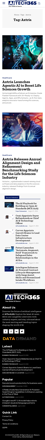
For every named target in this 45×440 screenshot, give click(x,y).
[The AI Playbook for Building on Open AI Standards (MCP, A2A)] (9, 204)
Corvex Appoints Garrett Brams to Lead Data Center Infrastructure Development (27, 235)
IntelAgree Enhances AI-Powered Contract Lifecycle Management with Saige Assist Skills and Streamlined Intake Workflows (28, 273)
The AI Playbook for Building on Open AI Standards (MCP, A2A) (27, 206)
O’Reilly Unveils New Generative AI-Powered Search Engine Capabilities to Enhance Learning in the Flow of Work (22, 392)
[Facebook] (5, 331)
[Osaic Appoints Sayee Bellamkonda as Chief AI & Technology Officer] (9, 217)
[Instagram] (11, 331)
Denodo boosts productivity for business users (22, 383)
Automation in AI (8, 397)
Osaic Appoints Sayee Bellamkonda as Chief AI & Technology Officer (27, 219)
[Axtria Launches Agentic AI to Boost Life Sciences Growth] (22, 52)
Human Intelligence (9, 406)
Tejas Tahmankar (21, 211)
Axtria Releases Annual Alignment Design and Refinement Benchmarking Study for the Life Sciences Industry (22, 168)
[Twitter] (22, 331)
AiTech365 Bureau (21, 226)
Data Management (9, 386)
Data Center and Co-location (13, 373)
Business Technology (10, 355)
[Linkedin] (16, 331)
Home (16, 15)
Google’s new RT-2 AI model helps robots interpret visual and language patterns (19, 401)
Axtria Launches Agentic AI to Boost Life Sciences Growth (21, 85)
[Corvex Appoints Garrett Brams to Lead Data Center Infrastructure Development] (9, 231)
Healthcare (7, 78)
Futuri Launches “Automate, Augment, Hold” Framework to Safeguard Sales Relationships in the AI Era (27, 254)
